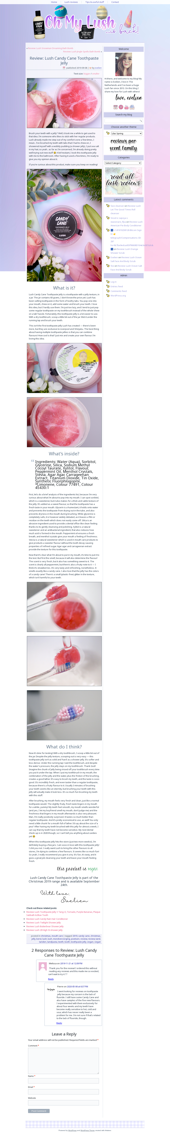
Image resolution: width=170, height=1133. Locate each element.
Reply (51, 979)
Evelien (98, 67)
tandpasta (52, 941)
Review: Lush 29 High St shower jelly (44, 929)
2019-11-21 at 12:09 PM (71, 963)
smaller (95, 73)
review (84, 938)
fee (112, 265)
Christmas (46, 935)
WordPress (72, 1130)
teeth (61, 941)
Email (31, 1087)
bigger (86, 73)
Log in (114, 281)
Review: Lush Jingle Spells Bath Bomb (81, 51)
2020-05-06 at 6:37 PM (77, 986)
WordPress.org (118, 295)
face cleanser (117, 205)
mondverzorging (61, 938)
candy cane (84, 935)
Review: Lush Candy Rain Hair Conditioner (47, 918)
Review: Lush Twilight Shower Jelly (43, 922)
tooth (67, 941)
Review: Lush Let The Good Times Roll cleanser (126, 209)
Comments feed (119, 291)
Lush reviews (71, 1)
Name (31, 1076)
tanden (42, 941)
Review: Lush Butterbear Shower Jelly (45, 926)
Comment (33, 1045)
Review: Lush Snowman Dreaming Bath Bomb (50, 48)
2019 (75, 935)
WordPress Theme (88, 1130)
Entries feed (117, 286)
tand (98, 938)
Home (54, 1)
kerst (39, 938)
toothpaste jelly (78, 941)
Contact (115, 1)
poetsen (75, 938)
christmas (95, 935)
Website (32, 1098)
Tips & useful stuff (94, 1)
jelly (33, 938)
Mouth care (57, 935)
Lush (44, 938)
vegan (90, 941)
